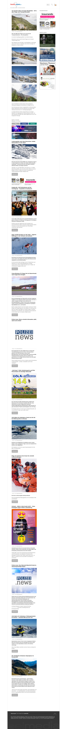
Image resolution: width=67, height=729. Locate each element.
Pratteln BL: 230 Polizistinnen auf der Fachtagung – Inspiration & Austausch (22, 188)
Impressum (13, 713)
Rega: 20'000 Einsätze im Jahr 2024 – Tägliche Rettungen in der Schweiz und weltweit (24, 235)
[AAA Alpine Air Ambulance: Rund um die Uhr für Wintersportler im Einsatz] (24, 429)
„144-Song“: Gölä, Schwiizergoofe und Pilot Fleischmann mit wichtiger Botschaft (23, 371)
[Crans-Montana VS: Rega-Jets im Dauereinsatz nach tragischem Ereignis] (24, 285)
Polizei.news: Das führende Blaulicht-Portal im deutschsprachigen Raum (24, 566)
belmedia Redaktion (19, 31)
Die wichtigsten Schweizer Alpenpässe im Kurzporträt (23, 656)
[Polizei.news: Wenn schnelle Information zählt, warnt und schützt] (24, 334)
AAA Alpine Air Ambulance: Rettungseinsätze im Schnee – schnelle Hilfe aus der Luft (24, 617)
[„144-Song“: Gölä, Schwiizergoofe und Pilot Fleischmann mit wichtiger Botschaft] (24, 385)
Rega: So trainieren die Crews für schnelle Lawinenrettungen (23, 456)
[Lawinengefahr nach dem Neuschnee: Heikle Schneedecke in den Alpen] (24, 151)
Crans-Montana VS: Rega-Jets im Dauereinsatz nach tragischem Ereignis (24, 274)
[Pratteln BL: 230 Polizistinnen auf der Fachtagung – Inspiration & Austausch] (24, 202)
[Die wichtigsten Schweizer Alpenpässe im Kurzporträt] (24, 667)
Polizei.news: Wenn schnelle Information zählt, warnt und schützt (24, 320)
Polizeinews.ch (14, 607)
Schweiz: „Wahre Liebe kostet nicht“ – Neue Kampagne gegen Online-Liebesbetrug (23, 507)
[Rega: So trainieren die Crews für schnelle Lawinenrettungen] (24, 475)
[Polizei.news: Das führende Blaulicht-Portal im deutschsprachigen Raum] (24, 580)
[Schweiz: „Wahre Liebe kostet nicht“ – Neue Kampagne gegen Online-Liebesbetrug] (24, 527)
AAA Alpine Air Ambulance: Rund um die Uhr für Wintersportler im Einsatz (23, 418)
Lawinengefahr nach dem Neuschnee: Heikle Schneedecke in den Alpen (23, 142)
